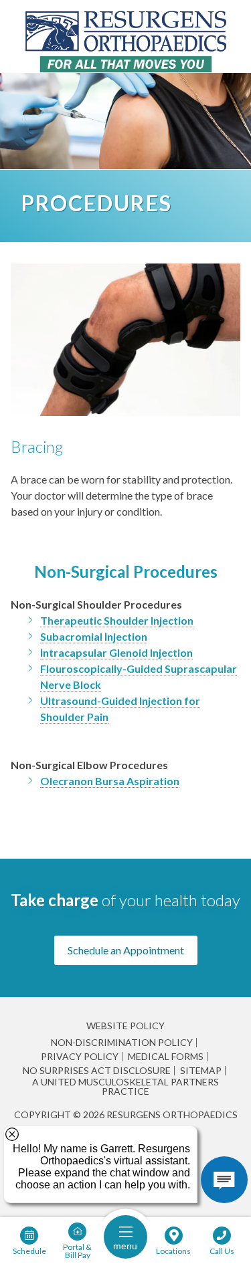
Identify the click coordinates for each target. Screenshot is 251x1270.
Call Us (222, 1250)
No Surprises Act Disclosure (97, 1070)
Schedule (29, 1250)
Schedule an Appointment (126, 950)
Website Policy (125, 1025)
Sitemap (201, 1070)
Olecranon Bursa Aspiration (109, 780)
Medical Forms (165, 1056)
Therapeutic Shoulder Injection (116, 620)
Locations (173, 1250)
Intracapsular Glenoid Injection (116, 652)
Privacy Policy (79, 1056)
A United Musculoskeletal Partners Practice (125, 1086)
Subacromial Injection (93, 636)
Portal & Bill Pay (77, 1250)
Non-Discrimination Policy (122, 1042)
